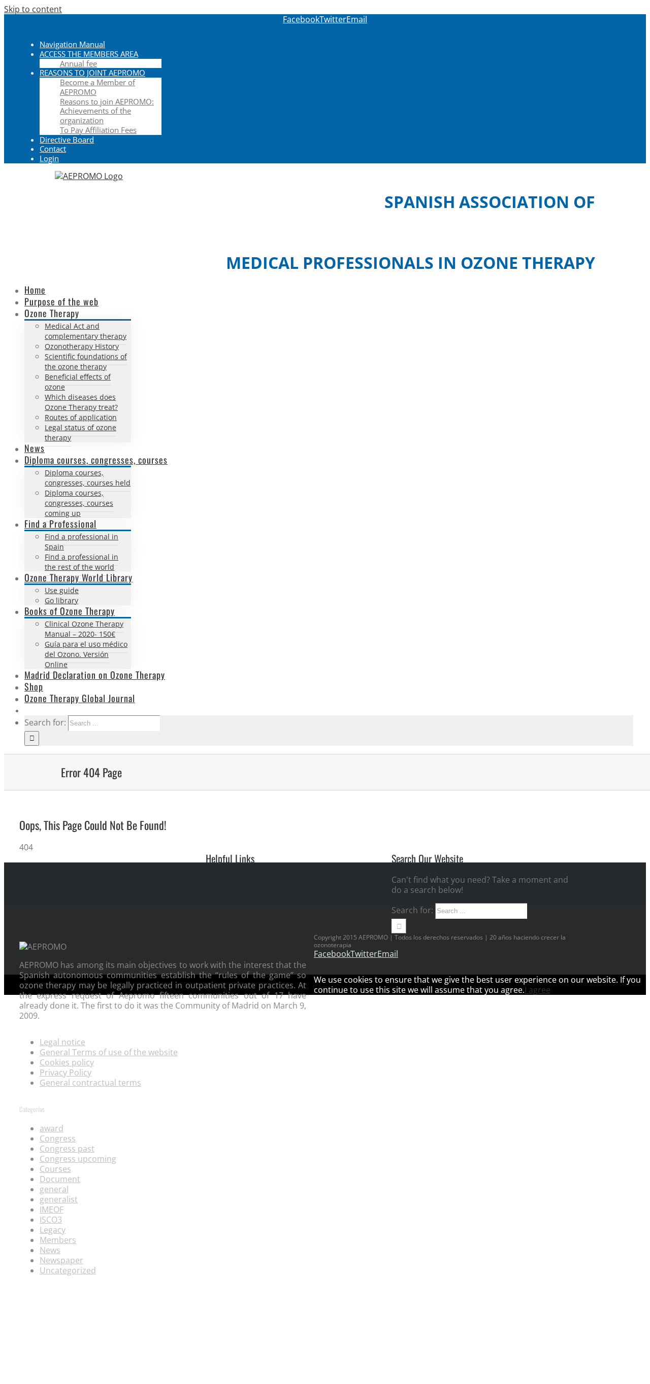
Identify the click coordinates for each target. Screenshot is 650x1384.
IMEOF (51, 1209)
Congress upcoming (78, 1158)
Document (60, 1179)
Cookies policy (67, 1062)
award (51, 1128)
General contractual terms (90, 1082)
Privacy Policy (65, 1072)
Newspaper (61, 1260)
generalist (59, 1199)
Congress (58, 1138)
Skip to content (33, 9)
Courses (55, 1168)
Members (58, 1239)
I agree (537, 989)
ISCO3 (51, 1219)
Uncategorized (68, 1270)
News (50, 1250)
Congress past (67, 1148)
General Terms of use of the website (109, 1052)
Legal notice (62, 1042)
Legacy (53, 1229)
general (54, 1189)
